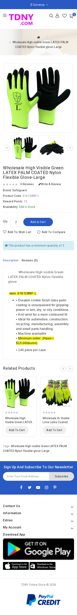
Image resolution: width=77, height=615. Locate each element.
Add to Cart (38, 222)
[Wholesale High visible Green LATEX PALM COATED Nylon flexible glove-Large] (38, 97)
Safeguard (19, 190)
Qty (5, 221)
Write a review (51, 184)
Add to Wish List (19, 232)
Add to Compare (53, 232)
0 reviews (27, 184)
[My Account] (60, 17)
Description (11, 260)
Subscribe (61, 476)
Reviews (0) (30, 260)
